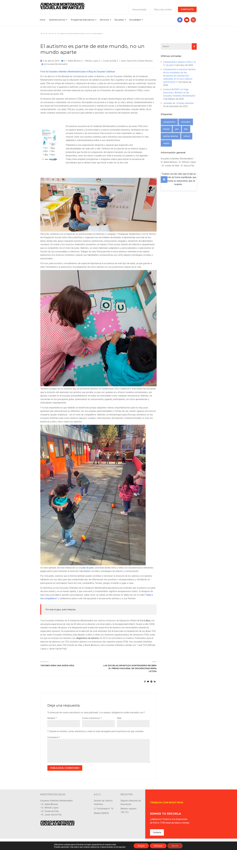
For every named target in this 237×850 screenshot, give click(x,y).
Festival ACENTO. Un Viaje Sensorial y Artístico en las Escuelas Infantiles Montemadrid (179, 92)
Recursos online (163, 9)
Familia (141, 61)
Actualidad (135, 19)
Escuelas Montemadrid (56, 64)
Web (119, 718)
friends (166, 129)
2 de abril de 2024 (51, 61)
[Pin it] (151, 681)
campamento (169, 122)
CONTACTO (187, 9)
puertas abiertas (170, 136)
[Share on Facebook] (145, 681)
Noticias (149, 61)
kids (186, 129)
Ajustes (175, 846)
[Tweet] (148, 681)
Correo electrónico (92, 718)
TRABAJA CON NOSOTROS (166, 802)
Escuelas (119, 19)
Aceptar (141, 846)
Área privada (139, 9)
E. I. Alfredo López (90, 61)
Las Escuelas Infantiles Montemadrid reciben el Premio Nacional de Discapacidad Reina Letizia (129, 668)
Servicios (104, 19)
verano (166, 143)
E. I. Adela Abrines (72, 61)
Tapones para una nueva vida (57, 665)
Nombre (52, 718)
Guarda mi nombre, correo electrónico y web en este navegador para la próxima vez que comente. (97, 731)
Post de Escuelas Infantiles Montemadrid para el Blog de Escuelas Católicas (77, 71)
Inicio (42, 19)
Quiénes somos (57, 19)
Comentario (53, 737)
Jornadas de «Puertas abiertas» (178, 103)
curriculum (186, 122)
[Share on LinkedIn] (155, 681)
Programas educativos (82, 19)
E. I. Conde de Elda (107, 61)
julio (177, 129)
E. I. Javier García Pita (126, 61)
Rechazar (158, 846)
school (187, 136)
